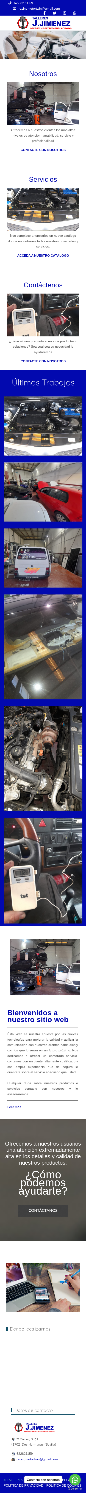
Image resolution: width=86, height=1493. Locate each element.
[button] (43, 426)
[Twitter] (54, 13)
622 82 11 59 (23, 3)
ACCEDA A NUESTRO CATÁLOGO (43, 255)
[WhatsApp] (74, 13)
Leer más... (15, 1107)
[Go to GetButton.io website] (75, 1488)
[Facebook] (44, 13)
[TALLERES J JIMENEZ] (43, 23)
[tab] (35, 50)
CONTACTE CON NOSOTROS (43, 150)
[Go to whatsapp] (75, 1479)
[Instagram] (64, 13)
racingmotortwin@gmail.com (39, 8)
